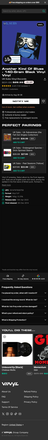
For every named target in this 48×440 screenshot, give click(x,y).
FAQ (3, 396)
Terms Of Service (10, 407)
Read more (6, 185)
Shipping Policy (31, 396)
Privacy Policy (30, 402)
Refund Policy (30, 391)
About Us (6, 391)
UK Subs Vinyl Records (14, 79)
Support (5, 402)
